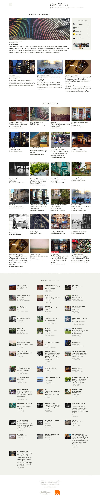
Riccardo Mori (78, 31)
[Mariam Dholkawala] (84, 46)
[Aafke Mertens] (78, 46)
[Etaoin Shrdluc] (78, 44)
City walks (19, 41)
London (12, 80)
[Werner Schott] (88, 44)
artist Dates (12, 41)
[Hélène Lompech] (82, 46)
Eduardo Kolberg (79, 27)
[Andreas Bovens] (82, 47)
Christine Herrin (14, 44)
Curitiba (68, 86)
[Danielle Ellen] (80, 46)
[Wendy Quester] (74, 46)
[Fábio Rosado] (84, 44)
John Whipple (41, 81)
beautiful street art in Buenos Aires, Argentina (48, 78)
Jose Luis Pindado (79, 38)
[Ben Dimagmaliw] (86, 46)
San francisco (15, 46)
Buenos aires (41, 82)
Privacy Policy (50, 481)
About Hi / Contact (42, 481)
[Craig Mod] (76, 44)
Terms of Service (58, 481)
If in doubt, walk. (14, 77)
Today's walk (13, 43)
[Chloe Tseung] (88, 46)
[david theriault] (82, 44)
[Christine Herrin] (74, 44)
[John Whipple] (76, 46)
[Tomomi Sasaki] (80, 47)
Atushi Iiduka (78, 34)
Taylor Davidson (79, 24)
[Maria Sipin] (80, 44)
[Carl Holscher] (86, 44)
